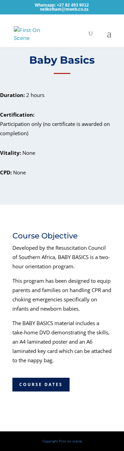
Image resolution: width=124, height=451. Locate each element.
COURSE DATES (41, 384)
